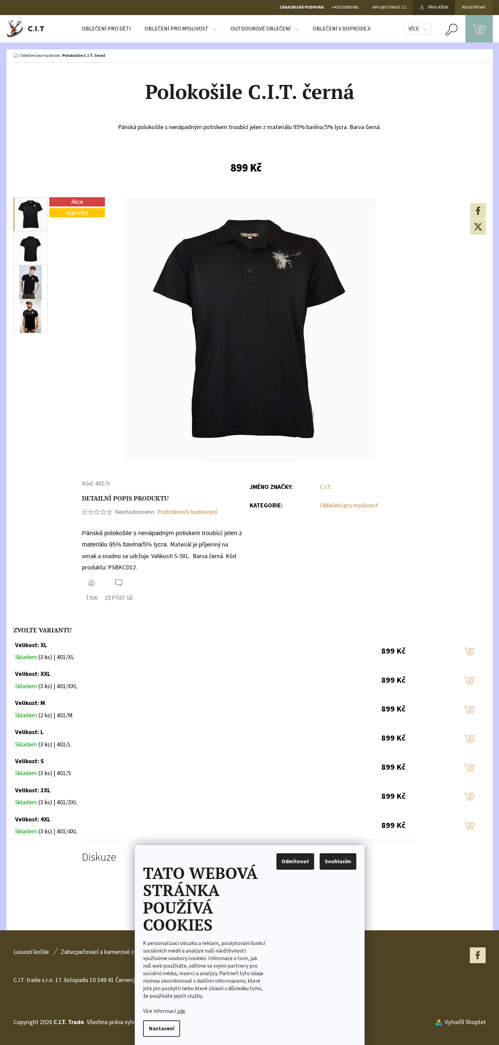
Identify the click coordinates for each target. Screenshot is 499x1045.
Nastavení (161, 1028)
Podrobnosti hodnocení (187, 512)
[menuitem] (106, 28)
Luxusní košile (31, 952)
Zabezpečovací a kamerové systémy (107, 952)
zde (181, 1011)
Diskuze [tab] (99, 858)
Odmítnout (295, 861)
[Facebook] (478, 211)
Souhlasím (338, 861)
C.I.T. (326, 487)
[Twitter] (478, 227)
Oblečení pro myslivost (349, 505)
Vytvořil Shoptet (465, 1022)
